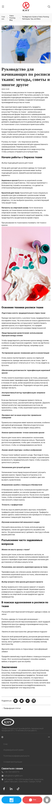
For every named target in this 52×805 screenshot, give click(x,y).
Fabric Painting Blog (12, 18)
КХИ (18, 132)
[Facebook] (4, 788)
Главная (3, 18)
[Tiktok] (18, 788)
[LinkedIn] (11, 788)
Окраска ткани (33, 157)
